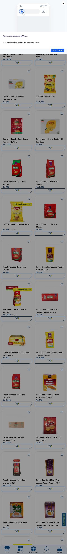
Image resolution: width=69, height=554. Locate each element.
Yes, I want (57, 50)
